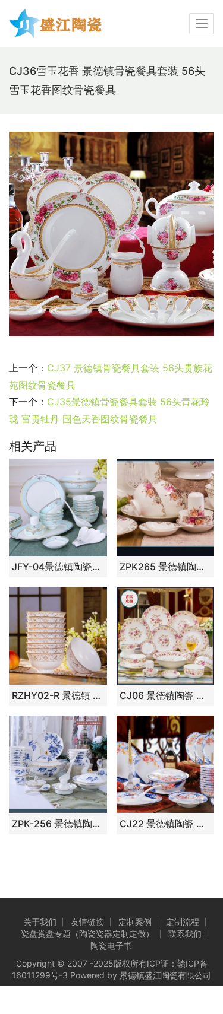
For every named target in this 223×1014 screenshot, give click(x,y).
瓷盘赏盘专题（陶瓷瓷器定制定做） (87, 934)
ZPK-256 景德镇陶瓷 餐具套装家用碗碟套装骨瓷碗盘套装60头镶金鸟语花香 (58, 823)
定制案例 (135, 922)
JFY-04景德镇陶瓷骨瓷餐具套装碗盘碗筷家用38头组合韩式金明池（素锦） (58, 567)
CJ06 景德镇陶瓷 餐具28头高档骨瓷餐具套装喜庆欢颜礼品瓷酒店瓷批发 (166, 695)
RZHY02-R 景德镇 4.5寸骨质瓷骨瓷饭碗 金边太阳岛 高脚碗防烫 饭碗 (58, 695)
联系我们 (185, 934)
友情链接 (87, 922)
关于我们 (39, 922)
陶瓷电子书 (111, 945)
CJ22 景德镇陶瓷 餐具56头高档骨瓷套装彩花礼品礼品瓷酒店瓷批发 (166, 823)
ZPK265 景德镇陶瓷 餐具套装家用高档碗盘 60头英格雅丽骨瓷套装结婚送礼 (166, 567)
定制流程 (182, 922)
